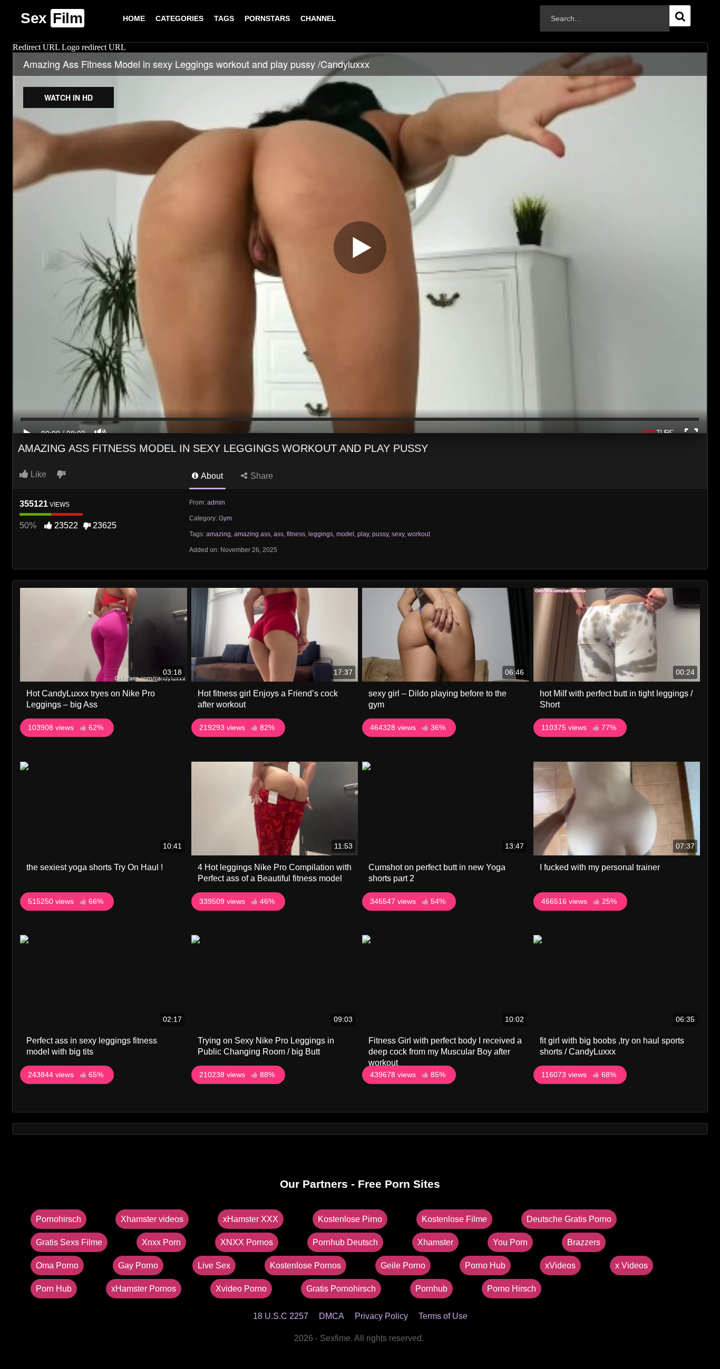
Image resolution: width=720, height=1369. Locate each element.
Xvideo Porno (241, 1288)
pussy (380, 534)
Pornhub (431, 1288)
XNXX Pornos (246, 1242)
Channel (301, 18)
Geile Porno (403, 1265)
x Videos (631, 1265)
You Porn (510, 1242)
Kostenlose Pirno (350, 1219)
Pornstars (250, 18)
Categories (163, 18)
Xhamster (435, 1242)
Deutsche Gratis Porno (569, 1219)
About (211, 475)
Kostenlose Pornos (305, 1265)
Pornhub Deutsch (345, 1242)
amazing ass (252, 534)
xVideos (560, 1265)
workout (418, 534)
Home (117, 18)
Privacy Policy (381, 1316)
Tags (207, 18)
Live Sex (214, 1265)
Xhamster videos (152, 1219)
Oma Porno (57, 1265)
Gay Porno (138, 1265)
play (363, 534)
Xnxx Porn (161, 1242)
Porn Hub (54, 1288)
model (345, 534)
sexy (398, 534)
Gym (225, 518)
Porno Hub (485, 1265)
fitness (296, 534)
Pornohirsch (58, 1219)
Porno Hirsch (511, 1288)
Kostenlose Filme (454, 1219)
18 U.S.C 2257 (280, 1316)
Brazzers (583, 1242)
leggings (320, 534)
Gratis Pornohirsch (341, 1288)
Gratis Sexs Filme (69, 1242)
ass (279, 534)
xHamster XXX (250, 1219)
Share (260, 475)
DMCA (331, 1316)
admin (216, 502)
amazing (218, 534)
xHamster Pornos (143, 1288)
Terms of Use (443, 1316)
